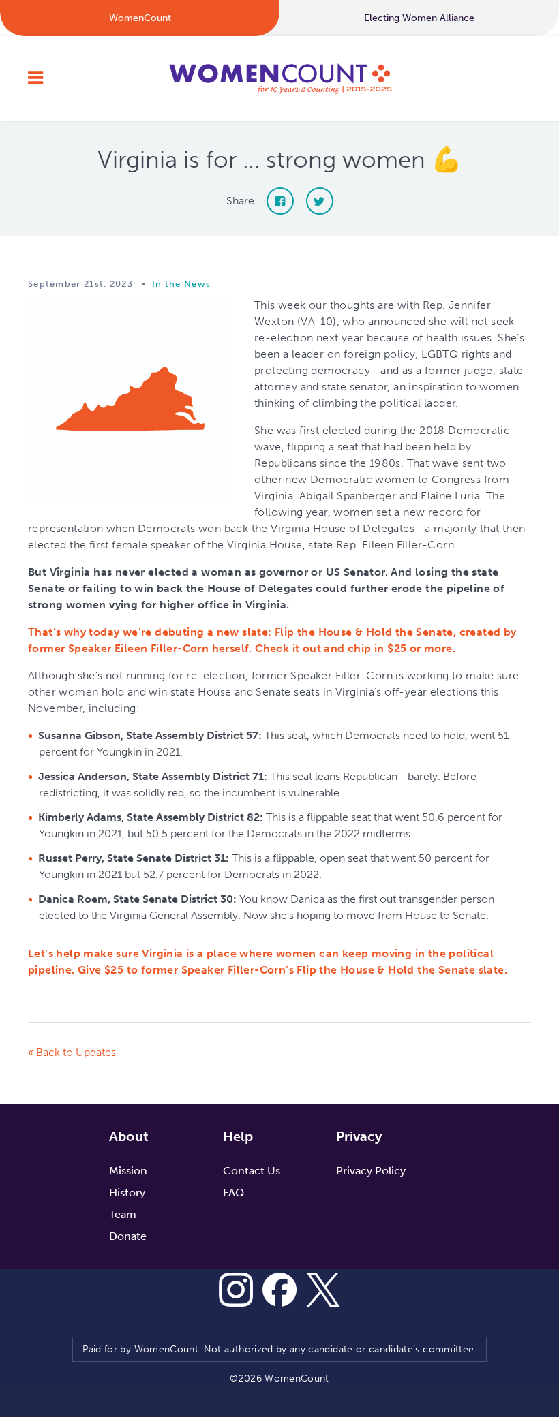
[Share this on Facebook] (280, 201)
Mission (128, 1170)
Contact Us (251, 1170)
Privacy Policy (371, 1170)
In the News (181, 284)
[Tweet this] (319, 201)
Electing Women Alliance (419, 18)
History (127, 1192)
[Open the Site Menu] (35, 78)
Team (122, 1214)
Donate (128, 1236)
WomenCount (279, 78)
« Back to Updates (72, 1052)
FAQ (233, 1192)
